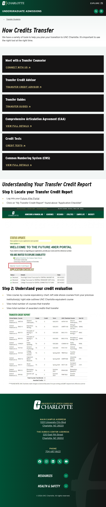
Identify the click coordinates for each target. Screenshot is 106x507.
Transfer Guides (17, 106)
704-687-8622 (53, 451)
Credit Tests (14, 145)
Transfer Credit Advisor (22, 87)
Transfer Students (13, 19)
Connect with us (17, 67)
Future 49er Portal (29, 198)
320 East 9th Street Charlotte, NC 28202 (53, 436)
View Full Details (17, 126)
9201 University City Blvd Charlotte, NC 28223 (53, 424)
